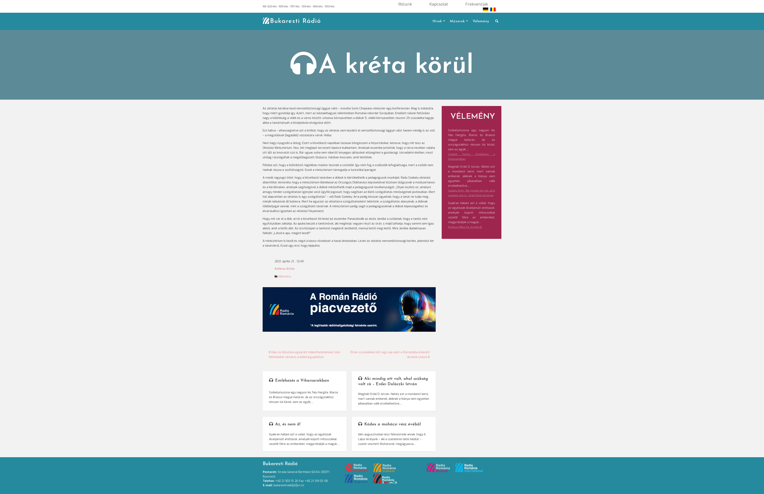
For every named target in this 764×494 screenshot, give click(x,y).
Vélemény (481, 21)
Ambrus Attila (284, 269)
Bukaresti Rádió (295, 21)
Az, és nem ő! (287, 424)
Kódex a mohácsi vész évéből (392, 424)
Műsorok (457, 21)
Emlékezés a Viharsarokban (302, 380)
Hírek (437, 21)
